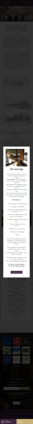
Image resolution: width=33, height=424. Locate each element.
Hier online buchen (16, 272)
